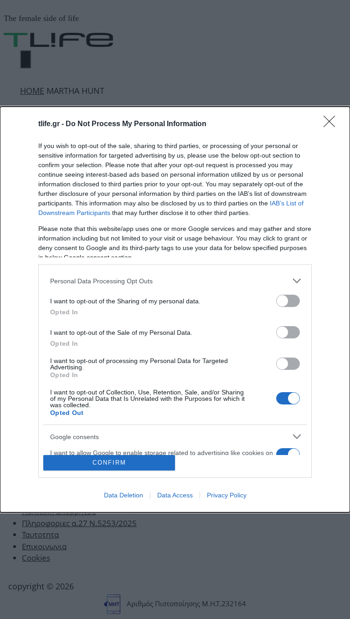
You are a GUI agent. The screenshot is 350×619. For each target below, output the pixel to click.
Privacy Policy (227, 495)
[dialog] (175, 309)
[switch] (288, 301)
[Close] (332, 124)
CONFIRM (109, 462)
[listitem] (175, 281)
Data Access (175, 495)
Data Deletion (123, 495)
